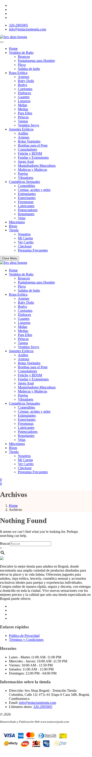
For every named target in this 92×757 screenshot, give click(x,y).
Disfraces (24, 93)
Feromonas (25, 202)
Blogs (13, 226)
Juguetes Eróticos (21, 129)
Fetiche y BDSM (30, 153)
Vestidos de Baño (21, 52)
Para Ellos (25, 113)
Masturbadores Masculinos (37, 165)
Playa (22, 65)
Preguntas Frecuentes (33, 250)
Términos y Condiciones (26, 640)
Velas (21, 218)
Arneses (23, 77)
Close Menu (9, 258)
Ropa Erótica (18, 73)
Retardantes (26, 214)
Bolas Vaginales (29, 141)
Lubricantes (26, 206)
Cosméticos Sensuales (24, 182)
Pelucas (23, 117)
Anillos (23, 133)
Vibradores (25, 178)
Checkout (24, 246)
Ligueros (24, 101)
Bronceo (24, 57)
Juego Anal (26, 161)
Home (13, 48)
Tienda (14, 230)
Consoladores (27, 149)
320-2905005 (18, 25)
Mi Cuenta (25, 238)
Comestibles (26, 186)
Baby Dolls (26, 81)
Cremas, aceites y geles (34, 190)
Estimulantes (27, 194)
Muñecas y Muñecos (32, 169)
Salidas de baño (29, 69)
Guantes (23, 97)
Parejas (23, 174)
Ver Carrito (25, 242)
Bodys (22, 85)
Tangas (23, 121)
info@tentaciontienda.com (27, 29)
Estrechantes (27, 198)
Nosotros (24, 234)
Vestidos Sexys (28, 125)
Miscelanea (17, 222)
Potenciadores (28, 210)
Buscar (5, 543)
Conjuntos (25, 89)
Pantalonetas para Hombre (36, 61)
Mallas (22, 105)
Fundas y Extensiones (33, 157)
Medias (23, 109)
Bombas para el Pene (33, 145)
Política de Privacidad (24, 636)
